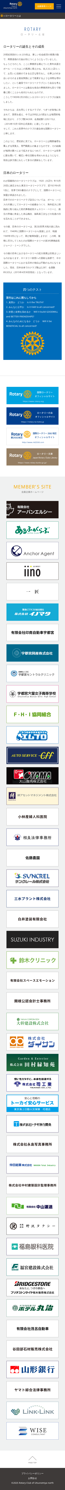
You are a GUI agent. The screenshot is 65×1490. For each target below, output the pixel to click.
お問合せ (32, 1478)
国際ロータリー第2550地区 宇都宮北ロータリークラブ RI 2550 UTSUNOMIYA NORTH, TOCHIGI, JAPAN (12, 6)
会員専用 (44, 6)
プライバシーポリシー (32, 1473)
